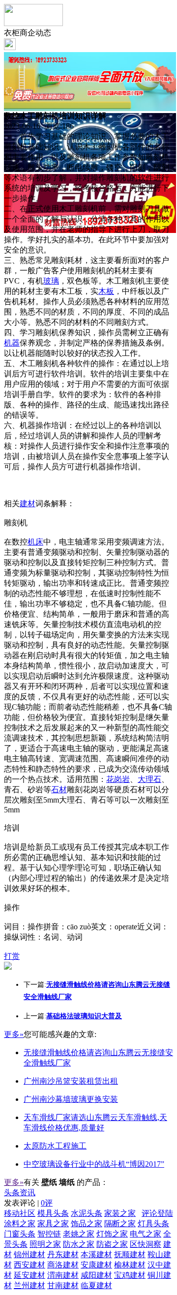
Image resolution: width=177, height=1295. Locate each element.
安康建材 (96, 1265)
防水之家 (78, 1244)
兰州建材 (29, 1285)
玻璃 (51, 281)
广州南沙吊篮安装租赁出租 (71, 1081)
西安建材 (29, 1265)
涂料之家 (19, 1223)
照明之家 (45, 1244)
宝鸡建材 (130, 1275)
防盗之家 (112, 1244)
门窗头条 (19, 1234)
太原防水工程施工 (55, 1146)
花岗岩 (118, 779)
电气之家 (145, 1234)
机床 (35, 542)
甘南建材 (63, 1285)
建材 (27, 503)
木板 (106, 291)
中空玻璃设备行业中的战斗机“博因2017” (94, 1164)
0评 (47, 1203)
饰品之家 (86, 1223)
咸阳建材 (96, 1275)
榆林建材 (130, 1265)
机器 (12, 343)
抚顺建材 (130, 1254)
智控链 (49, 1234)
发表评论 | (28, 1203)
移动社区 (19, 1213)
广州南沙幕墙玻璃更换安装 (71, 1099)
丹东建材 (63, 1254)
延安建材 (29, 1275)
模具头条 (53, 1213)
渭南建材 (63, 1275)
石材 (59, 789)
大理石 (149, 779)
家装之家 (120, 1213)
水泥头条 (86, 1213)
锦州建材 (29, 1254)
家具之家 (53, 1223)
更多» (14, 1034)
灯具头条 (153, 1223)
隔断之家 (120, 1223)
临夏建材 (96, 1285)
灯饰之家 (112, 1234)
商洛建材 (63, 1265)
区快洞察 (145, 1244)
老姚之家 (78, 1234)
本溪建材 (96, 1254)
